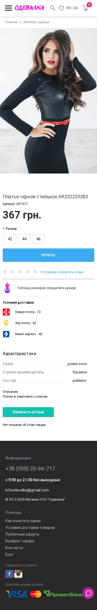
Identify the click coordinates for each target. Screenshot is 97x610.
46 (38, 239)
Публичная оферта (22, 534)
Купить (49, 255)
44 (24, 239)
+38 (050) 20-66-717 (30, 468)
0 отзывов (48, 272)
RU (69, 8)
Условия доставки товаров (30, 527)
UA (75, 8)
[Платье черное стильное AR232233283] (48, 101)
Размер (11, 229)
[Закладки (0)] (61, 8)
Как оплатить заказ (23, 521)
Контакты (14, 548)
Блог (9, 554)
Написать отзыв (71, 272)
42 (10, 239)
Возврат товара (19, 541)
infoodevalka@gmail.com (27, 490)
